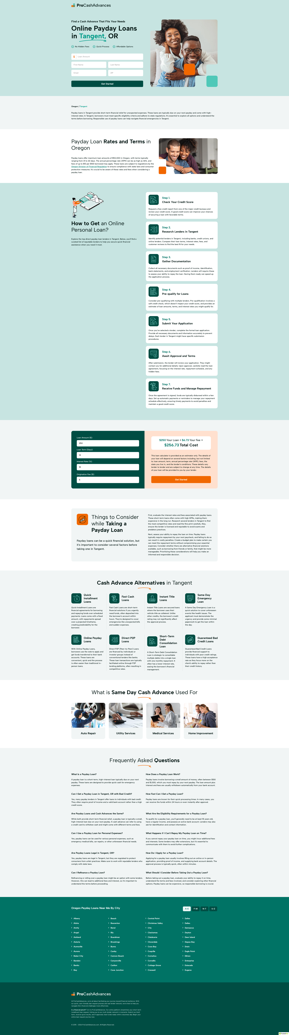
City (149, 928)
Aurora (77, 951)
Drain (187, 946)
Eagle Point (190, 951)
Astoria (77, 942)
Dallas (187, 918)
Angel (76, 932)
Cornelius (152, 956)
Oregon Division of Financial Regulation (89, 166)
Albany (77, 918)
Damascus (189, 928)
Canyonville (116, 961)
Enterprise (189, 961)
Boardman (115, 937)
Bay (75, 970)
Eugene (188, 970)
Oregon (74, 106)
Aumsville (78, 946)
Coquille (151, 951)
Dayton (188, 932)
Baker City (78, 956)
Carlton (114, 965)
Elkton (187, 956)
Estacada (189, 965)
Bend (113, 928)
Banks (76, 965)
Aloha (76, 923)
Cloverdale (152, 942)
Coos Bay (152, 946)
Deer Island (190, 937)
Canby (113, 951)
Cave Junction (117, 970)
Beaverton (115, 923)
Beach (113, 918)
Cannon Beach (117, 956)
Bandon (77, 961)
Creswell (151, 970)
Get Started (107, 83)
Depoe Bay (190, 942)
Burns (113, 946)
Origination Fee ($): (85, 474)
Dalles (187, 923)
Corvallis (151, 961)
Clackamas (152, 932)
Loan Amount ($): (84, 438)
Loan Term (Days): (85, 449)
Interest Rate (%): (84, 461)
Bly (112, 932)
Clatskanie (152, 937)
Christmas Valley (155, 923)
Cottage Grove (154, 965)
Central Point (154, 918)
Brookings (115, 942)
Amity (76, 928)
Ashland (77, 937)
